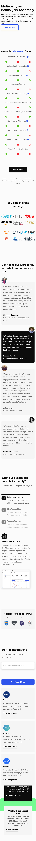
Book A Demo (18, 169)
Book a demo (10, 27)
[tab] (15, 500)
